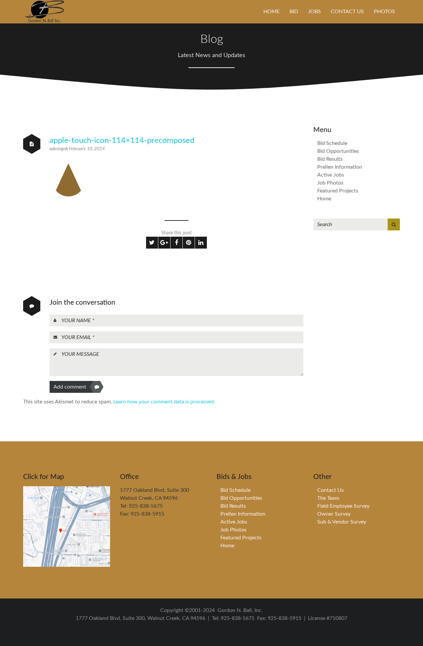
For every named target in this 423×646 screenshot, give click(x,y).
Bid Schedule (332, 143)
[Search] (394, 224)
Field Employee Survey (343, 506)
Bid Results (330, 159)
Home (271, 11)
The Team (328, 498)
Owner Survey (334, 514)
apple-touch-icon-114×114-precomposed (122, 141)
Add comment (70, 387)
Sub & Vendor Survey (341, 522)
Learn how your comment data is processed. (164, 401)
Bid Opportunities (338, 151)
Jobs (314, 11)
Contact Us (347, 11)
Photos (384, 11)
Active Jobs (330, 175)
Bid (293, 11)
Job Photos (330, 183)
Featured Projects (337, 190)
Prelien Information (339, 167)
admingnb (59, 149)
